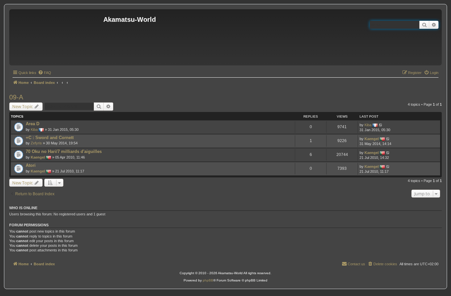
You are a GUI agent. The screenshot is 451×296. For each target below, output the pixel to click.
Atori (31, 165)
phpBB (208, 280)
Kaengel (371, 139)
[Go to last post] (381, 125)
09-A (16, 97)
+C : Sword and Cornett (50, 137)
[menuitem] (44, 73)
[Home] (57, 37)
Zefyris (36, 143)
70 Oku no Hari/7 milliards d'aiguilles (64, 151)
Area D (32, 123)
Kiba (34, 129)
